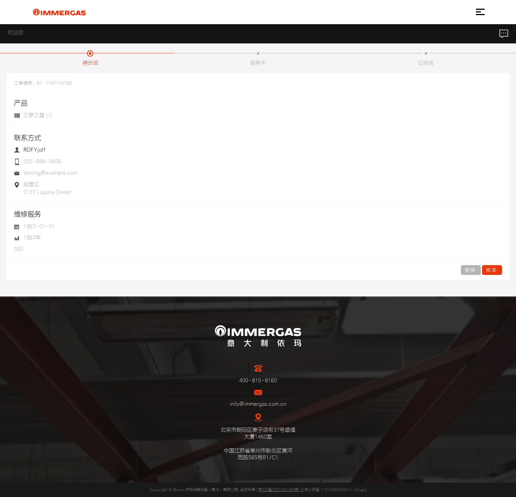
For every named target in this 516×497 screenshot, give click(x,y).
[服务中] (258, 53)
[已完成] (426, 53)
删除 (471, 270)
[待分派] (90, 53)
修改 (492, 270)
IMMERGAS (59, 12)
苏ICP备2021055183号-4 (280, 490)
